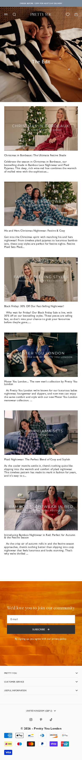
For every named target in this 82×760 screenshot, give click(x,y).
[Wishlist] (67, 14)
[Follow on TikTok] (51, 719)
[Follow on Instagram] (31, 719)
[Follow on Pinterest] (41, 719)
